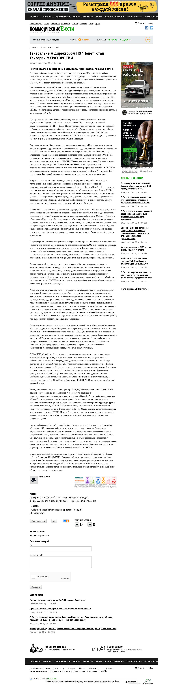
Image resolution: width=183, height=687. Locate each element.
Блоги (91, 24)
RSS (102, 671)
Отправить (36, 587)
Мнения (75, 24)
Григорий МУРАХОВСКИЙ (43, 497)
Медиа (46, 24)
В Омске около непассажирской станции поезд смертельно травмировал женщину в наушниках (136, 215)
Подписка (93, 671)
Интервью (66, 24)
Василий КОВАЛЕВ (86, 501)
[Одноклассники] (67, 521)
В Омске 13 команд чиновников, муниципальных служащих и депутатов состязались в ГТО (136, 200)
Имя (31, 545)
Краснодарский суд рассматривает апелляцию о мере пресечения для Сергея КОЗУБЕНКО (73, 628)
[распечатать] (53, 522)
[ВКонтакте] (65, 521)
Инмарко (73, 497)
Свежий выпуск (36, 24)
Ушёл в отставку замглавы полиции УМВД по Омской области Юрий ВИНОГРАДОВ (134, 261)
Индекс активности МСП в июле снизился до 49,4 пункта (136, 248)
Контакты (66, 671)
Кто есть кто (55, 24)
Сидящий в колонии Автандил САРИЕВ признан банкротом (57, 600)
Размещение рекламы (38, 671)
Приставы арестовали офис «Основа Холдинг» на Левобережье (60, 608)
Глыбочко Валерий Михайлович (46, 510)
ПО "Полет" (62, 497)
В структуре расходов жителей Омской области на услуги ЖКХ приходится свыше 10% (136, 186)
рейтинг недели (50, 501)
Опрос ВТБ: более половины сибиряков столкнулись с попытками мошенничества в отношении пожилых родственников (135, 233)
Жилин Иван (44, 477)
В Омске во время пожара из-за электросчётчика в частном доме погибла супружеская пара (136, 275)
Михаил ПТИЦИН (67, 501)
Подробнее (113, 681)
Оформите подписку (55, 646)
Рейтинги (83, 24)
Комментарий (36, 555)
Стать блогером (79, 671)
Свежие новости (132, 178)
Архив (97, 24)
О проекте (55, 671)
